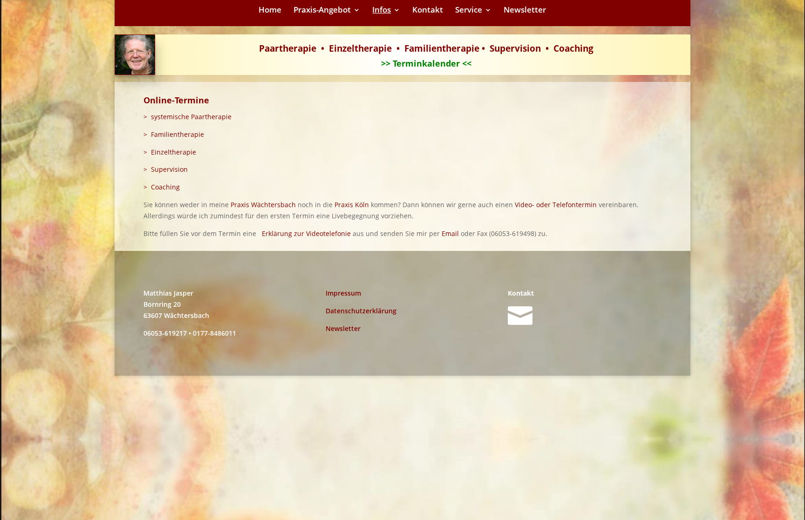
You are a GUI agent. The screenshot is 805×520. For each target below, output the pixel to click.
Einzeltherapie (173, 152)
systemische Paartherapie (191, 116)
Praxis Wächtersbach (263, 204)
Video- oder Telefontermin (556, 204)
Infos (381, 11)
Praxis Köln (351, 204)
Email (450, 233)
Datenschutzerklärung (361, 310)
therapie (373, 48)
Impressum (343, 293)
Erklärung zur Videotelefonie (306, 233)
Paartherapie (287, 48)
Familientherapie (441, 48)
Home (270, 11)
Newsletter (525, 11)
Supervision (515, 48)
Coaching (573, 48)
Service (468, 11)
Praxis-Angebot (322, 11)
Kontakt (427, 11)
